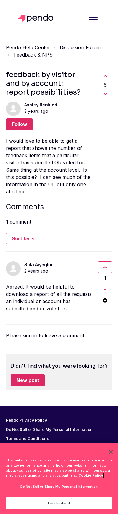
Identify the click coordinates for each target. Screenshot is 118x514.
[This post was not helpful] (105, 94)
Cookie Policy (90, 475)
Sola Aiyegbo (38, 264)
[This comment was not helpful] (105, 289)
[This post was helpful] (105, 75)
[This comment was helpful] (105, 267)
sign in (30, 335)
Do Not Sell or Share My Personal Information (59, 486)
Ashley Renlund (40, 104)
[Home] (37, 18)
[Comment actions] (105, 300)
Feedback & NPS (33, 55)
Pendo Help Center (28, 47)
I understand (59, 503)
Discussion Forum (80, 47)
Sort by (21, 238)
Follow (19, 124)
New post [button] (27, 380)
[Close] (110, 451)
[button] (93, 19)
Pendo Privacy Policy (26, 420)
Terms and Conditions (27, 439)
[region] (59, 478)
